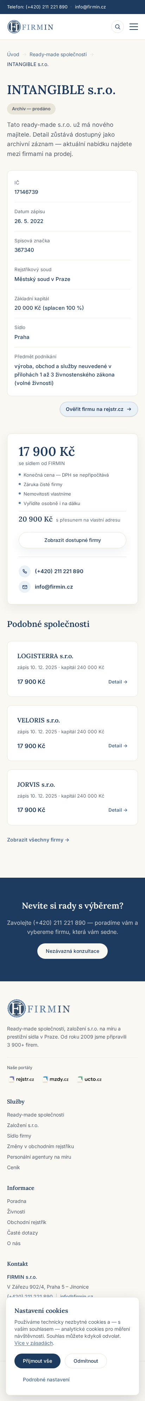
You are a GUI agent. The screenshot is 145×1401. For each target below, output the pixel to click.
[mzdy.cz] (55, 1080)
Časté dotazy (22, 1233)
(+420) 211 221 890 (47, 6)
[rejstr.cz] (21, 1080)
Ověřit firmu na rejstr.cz (95, 409)
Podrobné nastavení (46, 1379)
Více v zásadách (33, 1343)
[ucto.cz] (88, 1080)
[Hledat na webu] (117, 26)
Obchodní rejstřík (26, 1222)
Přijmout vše (37, 1361)
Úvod (13, 54)
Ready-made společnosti (58, 54)
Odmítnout (86, 1361)
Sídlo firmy (19, 1136)
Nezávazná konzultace (72, 951)
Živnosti (16, 1212)
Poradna (16, 1201)
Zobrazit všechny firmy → (38, 840)
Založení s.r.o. (23, 1125)
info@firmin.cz (90, 6)
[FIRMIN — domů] (30, 27)
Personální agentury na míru (39, 1157)
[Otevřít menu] (134, 27)
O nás (13, 1243)
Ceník (13, 1167)
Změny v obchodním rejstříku (40, 1146)
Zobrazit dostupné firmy (72, 540)
